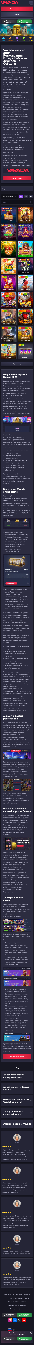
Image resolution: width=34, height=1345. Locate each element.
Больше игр (17, 364)
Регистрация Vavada (17, 1056)
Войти (17, 14)
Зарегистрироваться (17, 9)
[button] (2, 30)
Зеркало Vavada (17, 178)
